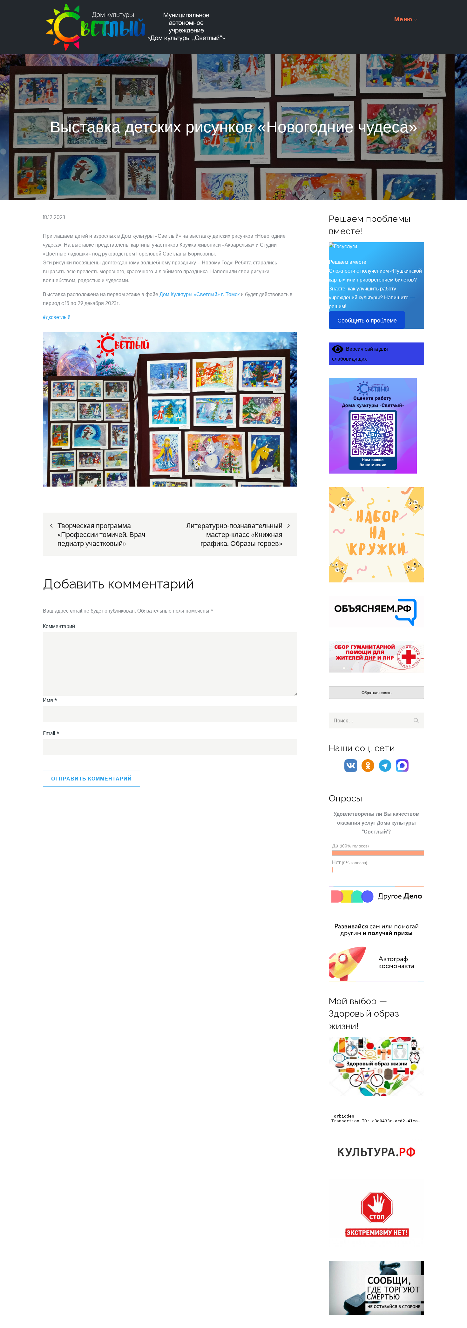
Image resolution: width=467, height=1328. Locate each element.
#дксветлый (57, 317)
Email (51, 733)
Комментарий (59, 626)
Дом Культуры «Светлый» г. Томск (199, 294)
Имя (50, 700)
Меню (403, 19)
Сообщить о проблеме (367, 320)
